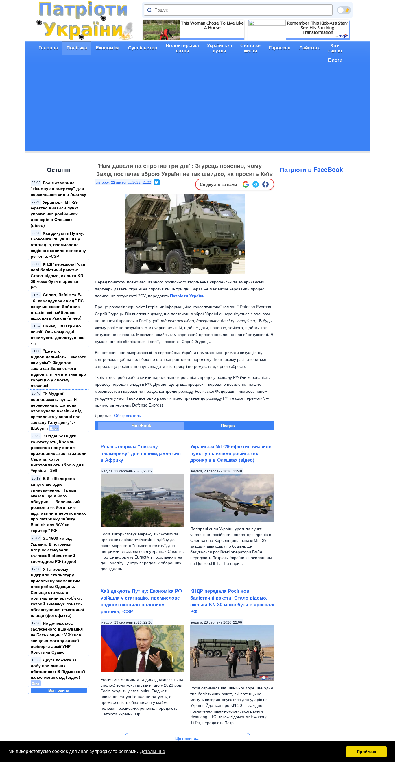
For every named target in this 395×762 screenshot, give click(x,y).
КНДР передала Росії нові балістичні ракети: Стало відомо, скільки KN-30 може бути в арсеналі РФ (58, 275)
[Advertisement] (197, 110)
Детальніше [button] (152, 751)
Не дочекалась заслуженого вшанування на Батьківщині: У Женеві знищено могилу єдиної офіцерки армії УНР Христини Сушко (57, 637)
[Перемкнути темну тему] (344, 10)
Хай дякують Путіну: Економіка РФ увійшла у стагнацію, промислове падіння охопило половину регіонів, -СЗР (58, 244)
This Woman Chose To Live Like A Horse (212, 25)
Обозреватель (127, 415)
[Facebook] (265, 184)
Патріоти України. (188, 296)
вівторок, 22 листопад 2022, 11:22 (123, 183)
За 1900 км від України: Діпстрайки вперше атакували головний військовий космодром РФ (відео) (53, 549)
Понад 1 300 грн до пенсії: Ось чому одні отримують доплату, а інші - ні (58, 334)
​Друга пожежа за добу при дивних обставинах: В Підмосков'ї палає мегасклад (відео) (58, 668)
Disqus (228, 425)
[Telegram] (256, 184)
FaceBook (141, 425)
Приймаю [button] (366, 751)
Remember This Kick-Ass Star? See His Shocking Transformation (317, 27)
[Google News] (246, 184)
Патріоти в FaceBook (311, 169)
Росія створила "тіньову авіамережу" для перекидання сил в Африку (58, 188)
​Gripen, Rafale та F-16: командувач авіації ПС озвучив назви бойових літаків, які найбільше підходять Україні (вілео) (57, 306)
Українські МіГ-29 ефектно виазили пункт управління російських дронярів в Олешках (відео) (54, 213)
